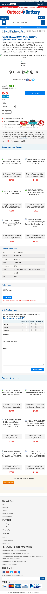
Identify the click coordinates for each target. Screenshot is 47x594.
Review (5, 348)
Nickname (6, 334)
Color (4, 103)
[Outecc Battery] (23, 12)
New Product (4, 18)
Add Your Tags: (7, 290)
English (41, 1)
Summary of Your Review (10, 341)
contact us (24, 138)
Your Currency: (6, 4)
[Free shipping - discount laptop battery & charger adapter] (23, 7)
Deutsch (34, 1)
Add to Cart (35, 93)
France (26, 1)
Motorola (18, 262)
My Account (41, 4)
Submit (42, 578)
